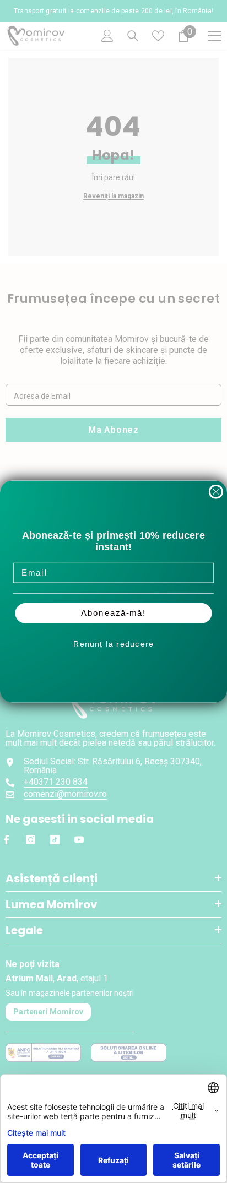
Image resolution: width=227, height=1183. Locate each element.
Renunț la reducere (113, 643)
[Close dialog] (216, 492)
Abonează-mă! (113, 613)
